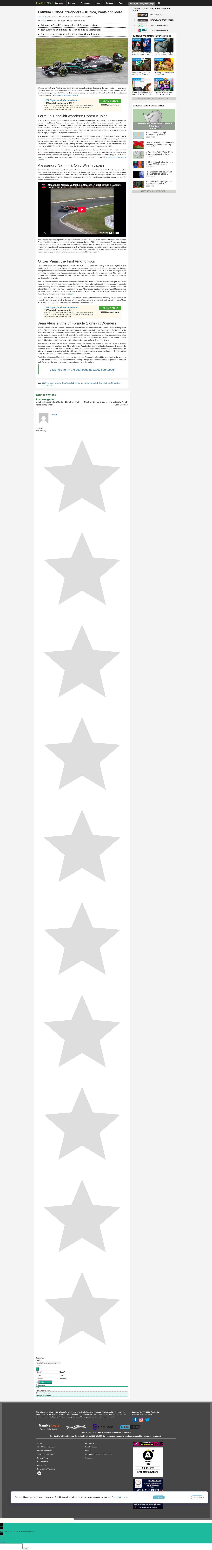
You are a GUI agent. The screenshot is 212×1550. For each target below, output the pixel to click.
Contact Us (41, 1465)
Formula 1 (94, 383)
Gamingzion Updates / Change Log (99, 1454)
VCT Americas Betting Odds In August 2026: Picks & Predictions (159, 163)
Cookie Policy (42, 1462)
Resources (89, 1458)
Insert (26, 1548)
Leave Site (197, 1497)
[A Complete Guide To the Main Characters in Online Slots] (138, 155)
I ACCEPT (159, 1497)
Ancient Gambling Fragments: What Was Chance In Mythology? (159, 183)
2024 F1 (45, 383)
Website (63, 1379)
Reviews (72, 3)
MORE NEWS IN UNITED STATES (153, 191)
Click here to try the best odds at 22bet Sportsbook (82, 369)
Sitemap (88, 1451)
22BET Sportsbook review (110, 105)
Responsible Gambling (46, 1469)
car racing (85, 383)
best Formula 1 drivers (71, 383)
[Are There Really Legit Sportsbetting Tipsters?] (138, 135)
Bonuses (110, 3)
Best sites (59, 3)
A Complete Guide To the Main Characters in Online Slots (159, 153)
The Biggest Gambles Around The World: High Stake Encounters (159, 173)
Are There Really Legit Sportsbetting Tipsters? (156, 134)
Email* (62, 1375)
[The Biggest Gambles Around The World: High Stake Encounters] (138, 174)
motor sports (47, 385)
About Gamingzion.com (46, 1447)
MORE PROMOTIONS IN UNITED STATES (154, 99)
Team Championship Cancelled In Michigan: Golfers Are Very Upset (160, 143)
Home (40, 17)
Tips (120, 3)
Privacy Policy (42, 1458)
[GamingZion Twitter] (147, 1420)
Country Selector (91, 1447)
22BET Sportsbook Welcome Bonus (61, 100)
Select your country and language (142, 4)
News (98, 3)
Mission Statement (44, 1451)
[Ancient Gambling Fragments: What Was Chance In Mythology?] (138, 184)
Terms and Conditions (45, 1454)
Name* (62, 1372)
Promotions (86, 3)
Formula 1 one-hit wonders (109, 383)
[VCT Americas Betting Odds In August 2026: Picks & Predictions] (138, 164)
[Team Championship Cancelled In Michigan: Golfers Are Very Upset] (138, 145)
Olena (43, 20)
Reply (3, 1542)
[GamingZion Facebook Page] (135, 1420)
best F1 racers (55, 383)
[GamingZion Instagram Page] (141, 1420)
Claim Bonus (110, 101)
